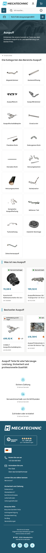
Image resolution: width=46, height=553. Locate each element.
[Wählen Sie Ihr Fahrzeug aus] (42, 16)
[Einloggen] (33, 3)
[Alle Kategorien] (3, 10)
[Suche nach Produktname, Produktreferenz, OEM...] (41, 10)
